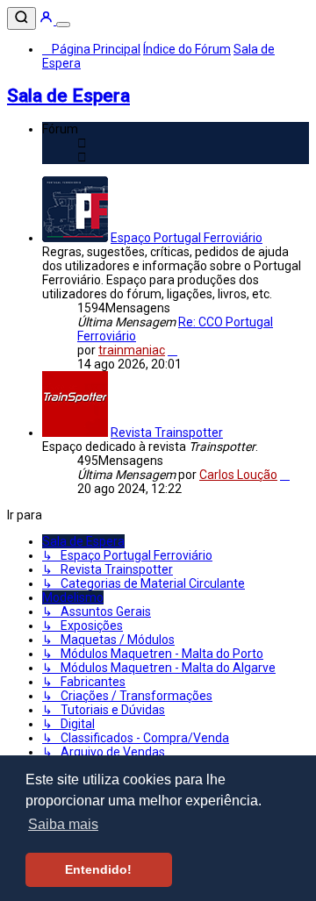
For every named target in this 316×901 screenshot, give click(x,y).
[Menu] (63, 24)
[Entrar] (47, 20)
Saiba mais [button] (63, 824)
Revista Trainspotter (167, 432)
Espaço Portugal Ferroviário (186, 238)
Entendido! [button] (98, 869)
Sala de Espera (68, 95)
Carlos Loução (238, 475)
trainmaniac (131, 350)
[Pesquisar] (21, 18)
